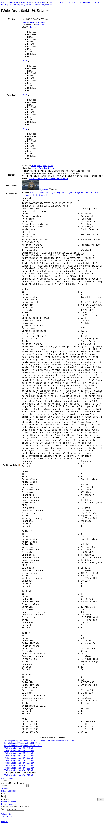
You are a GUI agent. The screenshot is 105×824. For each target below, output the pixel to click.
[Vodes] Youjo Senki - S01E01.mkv (19, 748)
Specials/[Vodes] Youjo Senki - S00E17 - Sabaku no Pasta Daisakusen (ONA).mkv (39, 740)
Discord (4, 821)
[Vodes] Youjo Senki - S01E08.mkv (19, 765)
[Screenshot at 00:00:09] (30, 189)
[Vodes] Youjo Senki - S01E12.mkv (19, 775)
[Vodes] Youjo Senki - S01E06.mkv (19, 760)
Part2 (43, 25)
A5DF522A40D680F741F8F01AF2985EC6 (48, 178)
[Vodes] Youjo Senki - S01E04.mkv (19, 755)
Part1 (37, 25)
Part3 (25, 95)
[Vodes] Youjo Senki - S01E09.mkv (19, 768)
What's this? (6, 814)
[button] (50, 189)
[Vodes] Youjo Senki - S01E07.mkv (19, 763)
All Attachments (37, 192)
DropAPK (40, 22)
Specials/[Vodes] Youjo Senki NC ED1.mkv (23, 743)
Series (3, 791)
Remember (6, 799)
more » (54, 189)
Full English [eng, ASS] (56, 192)
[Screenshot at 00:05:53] (43, 189)
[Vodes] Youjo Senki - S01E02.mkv (19, 750)
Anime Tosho (7, 778)
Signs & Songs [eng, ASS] (78, 192)
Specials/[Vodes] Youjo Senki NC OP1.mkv (23, 745)
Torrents (4, 788)
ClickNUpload (28, 22)
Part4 (25, 129)
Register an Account (10, 804)
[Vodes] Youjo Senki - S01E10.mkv (19, 770)
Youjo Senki (26, 2)
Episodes (12, 791)
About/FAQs (6, 817)
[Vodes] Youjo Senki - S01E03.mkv (19, 753)
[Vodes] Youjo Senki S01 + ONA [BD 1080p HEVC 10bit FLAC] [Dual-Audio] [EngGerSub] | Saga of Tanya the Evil (50, 3)
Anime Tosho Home (10, 2)
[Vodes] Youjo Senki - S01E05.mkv (19, 758)
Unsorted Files (40, 2)
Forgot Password (8, 802)
